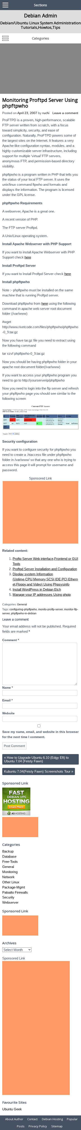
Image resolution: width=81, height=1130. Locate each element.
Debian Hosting (52, 1119)
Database (9, 856)
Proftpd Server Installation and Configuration (45, 569)
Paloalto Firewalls (15, 892)
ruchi (45, 113)
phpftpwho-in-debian (23, 613)
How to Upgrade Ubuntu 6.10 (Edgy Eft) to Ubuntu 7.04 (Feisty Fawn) (36, 759)
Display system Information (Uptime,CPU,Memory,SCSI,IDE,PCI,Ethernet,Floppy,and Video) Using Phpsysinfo (45, 579)
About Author (14, 1119)
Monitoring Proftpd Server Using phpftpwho (40, 103)
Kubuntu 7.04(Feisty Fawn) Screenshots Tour (38, 771)
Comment (10, 640)
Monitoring (10, 872)
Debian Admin (40, 15)
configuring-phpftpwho (23, 609)
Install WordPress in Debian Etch (37, 589)
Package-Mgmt (13, 887)
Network (8, 877)
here (28, 257)
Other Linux (10, 882)
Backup (8, 851)
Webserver (10, 902)
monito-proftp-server (50, 609)
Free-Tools (10, 861)
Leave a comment (65, 113)
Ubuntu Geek (12, 1109)
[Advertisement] (40, 69)
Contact (32, 1119)
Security (8, 897)
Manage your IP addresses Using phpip (42, 594)
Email (7, 700)
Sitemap (57, 1126)
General (22, 604)
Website (8, 713)
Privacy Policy (38, 1126)
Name (7, 687)
